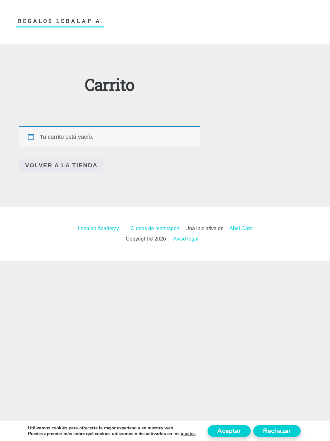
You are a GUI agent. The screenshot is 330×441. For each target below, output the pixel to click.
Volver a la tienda (61, 165)
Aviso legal (186, 238)
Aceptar (229, 430)
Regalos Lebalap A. (61, 21)
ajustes (188, 434)
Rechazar (277, 430)
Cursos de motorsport (155, 228)
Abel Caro (241, 228)
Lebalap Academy (98, 228)
